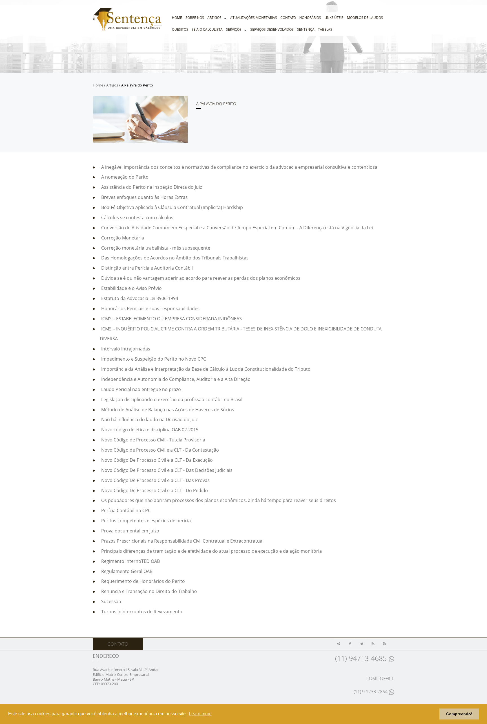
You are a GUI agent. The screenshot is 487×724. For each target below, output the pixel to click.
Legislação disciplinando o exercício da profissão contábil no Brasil (171, 399)
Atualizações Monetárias (253, 17)
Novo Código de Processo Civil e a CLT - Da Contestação (160, 450)
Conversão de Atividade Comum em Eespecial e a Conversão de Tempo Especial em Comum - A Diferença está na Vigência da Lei (237, 228)
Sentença (306, 29)
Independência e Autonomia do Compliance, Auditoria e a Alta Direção (176, 379)
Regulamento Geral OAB (126, 571)
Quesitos (180, 29)
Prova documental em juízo (130, 531)
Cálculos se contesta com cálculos (137, 217)
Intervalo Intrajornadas (125, 349)
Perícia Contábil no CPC (126, 510)
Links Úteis (334, 17)
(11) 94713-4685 (362, 658)
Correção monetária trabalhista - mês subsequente (155, 248)
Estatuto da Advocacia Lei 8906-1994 (139, 298)
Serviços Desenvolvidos (272, 29)
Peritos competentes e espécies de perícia (146, 521)
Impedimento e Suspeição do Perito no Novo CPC (153, 359)
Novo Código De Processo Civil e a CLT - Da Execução (157, 460)
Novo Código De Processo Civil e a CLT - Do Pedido (154, 490)
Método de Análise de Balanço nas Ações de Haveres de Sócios (167, 410)
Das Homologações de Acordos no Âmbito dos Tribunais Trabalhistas (175, 258)
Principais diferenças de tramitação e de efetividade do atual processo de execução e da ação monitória (211, 551)
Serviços (234, 29)
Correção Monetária (122, 238)
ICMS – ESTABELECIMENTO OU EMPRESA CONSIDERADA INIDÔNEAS (171, 319)
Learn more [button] (200, 713)
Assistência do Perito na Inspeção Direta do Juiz (151, 187)
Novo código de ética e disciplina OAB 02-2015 (149, 430)
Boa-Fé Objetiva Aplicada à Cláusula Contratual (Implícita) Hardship (172, 207)
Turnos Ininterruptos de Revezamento (141, 611)
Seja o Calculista (207, 29)
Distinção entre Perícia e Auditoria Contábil (147, 268)
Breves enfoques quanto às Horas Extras (144, 197)
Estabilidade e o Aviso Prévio (131, 288)
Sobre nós (194, 17)
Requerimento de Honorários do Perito (143, 581)
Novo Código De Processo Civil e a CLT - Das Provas (155, 480)
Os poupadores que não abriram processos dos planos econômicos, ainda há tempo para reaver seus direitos (218, 500)
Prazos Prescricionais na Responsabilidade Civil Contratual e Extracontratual (182, 541)
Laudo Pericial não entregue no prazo (141, 389)
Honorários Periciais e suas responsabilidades (150, 308)
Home (177, 17)
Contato (288, 17)
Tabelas (325, 29)
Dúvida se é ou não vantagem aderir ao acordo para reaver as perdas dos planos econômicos (200, 278)
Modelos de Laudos (365, 17)
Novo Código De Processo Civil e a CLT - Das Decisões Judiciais (167, 470)
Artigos (214, 17)
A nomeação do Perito (125, 177)
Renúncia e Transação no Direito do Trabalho (149, 591)
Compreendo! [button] (459, 714)
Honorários (310, 17)
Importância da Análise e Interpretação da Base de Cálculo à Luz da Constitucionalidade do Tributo (206, 369)
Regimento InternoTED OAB (130, 561)
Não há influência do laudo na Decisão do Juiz (149, 419)
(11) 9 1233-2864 (371, 692)
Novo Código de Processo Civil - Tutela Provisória (153, 440)
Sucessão (111, 601)
